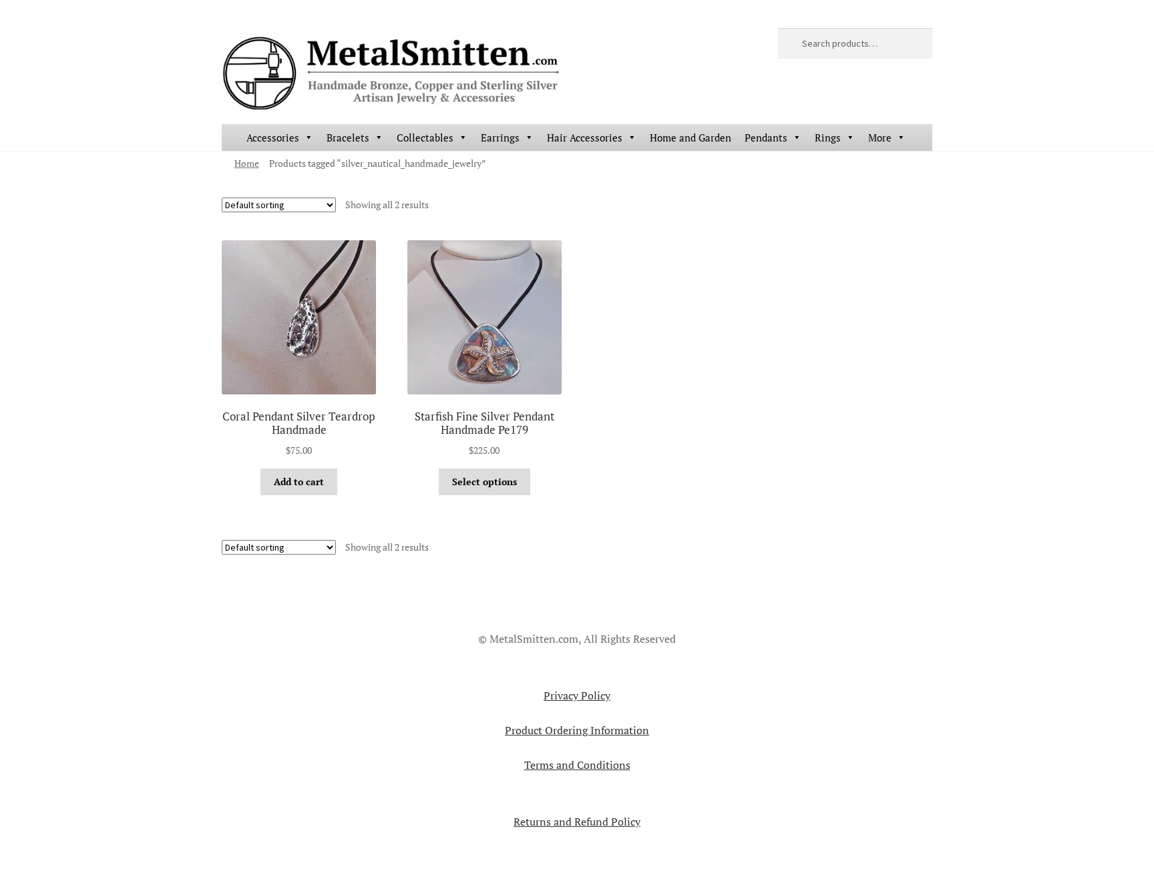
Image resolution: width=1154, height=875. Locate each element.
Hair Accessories (584, 137)
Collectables (425, 137)
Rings (828, 137)
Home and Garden (690, 137)
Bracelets (348, 137)
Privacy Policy (577, 695)
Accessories (272, 137)
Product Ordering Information (577, 730)
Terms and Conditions (577, 765)
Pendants (766, 137)
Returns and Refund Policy (577, 821)
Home (246, 163)
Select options (484, 481)
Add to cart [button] (299, 481)
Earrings (500, 137)
